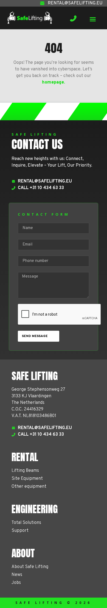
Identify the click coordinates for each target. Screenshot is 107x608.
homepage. (53, 82)
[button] (93, 19)
